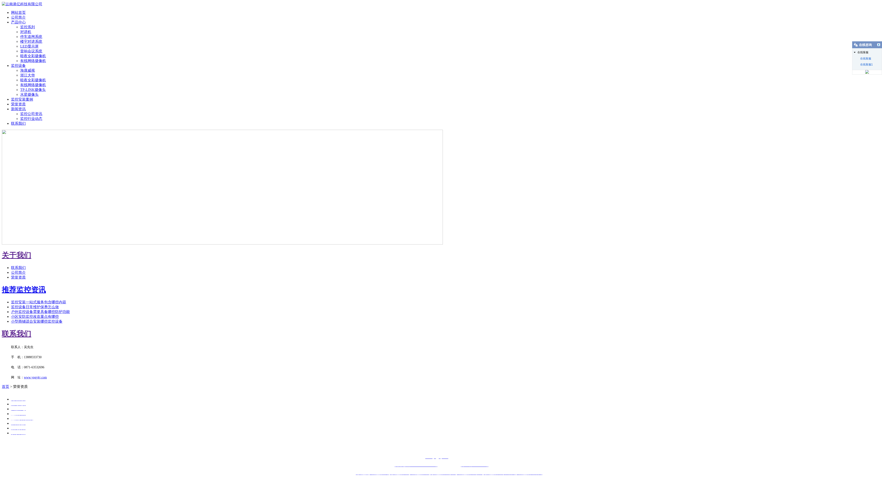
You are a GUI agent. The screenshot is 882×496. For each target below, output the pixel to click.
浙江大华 (27, 75)
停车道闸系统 (31, 37)
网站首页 (18, 12)
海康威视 (27, 70)
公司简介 (18, 17)
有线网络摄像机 (33, 61)
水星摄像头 (29, 94)
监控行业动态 (31, 119)
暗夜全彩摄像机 (33, 56)
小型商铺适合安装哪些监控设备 (36, 321)
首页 (5, 387)
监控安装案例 (22, 99)
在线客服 (865, 58)
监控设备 (18, 66)
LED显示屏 (29, 46)
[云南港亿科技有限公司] (22, 4)
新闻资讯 (18, 109)
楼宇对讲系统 (31, 41)
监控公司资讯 (31, 114)
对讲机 (25, 32)
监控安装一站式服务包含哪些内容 (38, 302)
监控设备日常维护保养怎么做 (35, 307)
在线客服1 (866, 64)
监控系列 (27, 27)
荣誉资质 (18, 104)
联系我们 (18, 123)
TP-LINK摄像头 (33, 90)
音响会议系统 (31, 51)
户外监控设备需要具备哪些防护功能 (40, 312)
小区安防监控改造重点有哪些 (35, 316)
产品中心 (18, 22)
